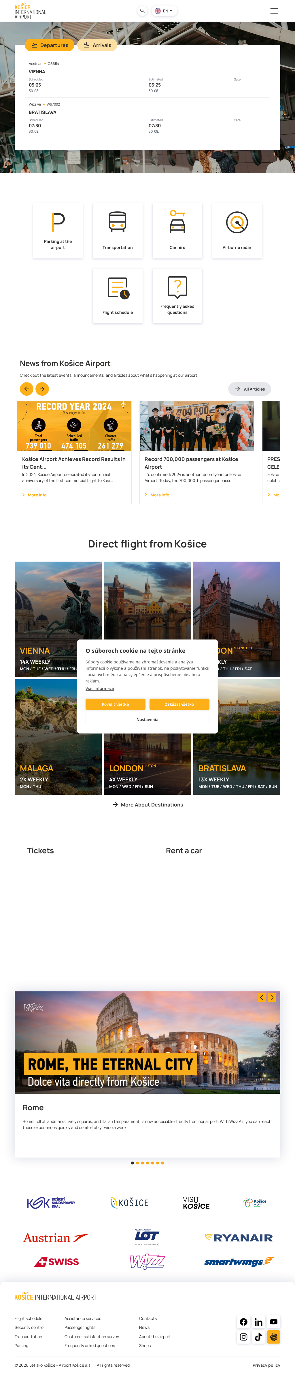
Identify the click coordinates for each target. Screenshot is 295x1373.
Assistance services (83, 1318)
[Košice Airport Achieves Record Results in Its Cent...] (74, 426)
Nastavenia (148, 719)
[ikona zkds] (273, 1337)
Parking (21, 1345)
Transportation (28, 1336)
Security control (29, 1327)
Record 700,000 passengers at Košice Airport (191, 462)
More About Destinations (152, 804)
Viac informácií (100, 688)
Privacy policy (266, 1365)
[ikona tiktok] (258, 1337)
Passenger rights (80, 1327)
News (144, 1327)
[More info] (132, 1163)
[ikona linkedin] (258, 1322)
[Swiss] (56, 1262)
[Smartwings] (239, 1262)
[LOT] (147, 1237)
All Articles (254, 389)
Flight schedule (28, 1318)
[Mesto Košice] (129, 1203)
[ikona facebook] (243, 1322)
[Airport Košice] (30, 11)
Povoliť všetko (115, 704)
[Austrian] (56, 1237)
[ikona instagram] (243, 1337)
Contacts (148, 1318)
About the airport (155, 1336)
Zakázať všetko (179, 704)
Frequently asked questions (90, 1345)
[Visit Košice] (196, 1203)
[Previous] (26, 389)
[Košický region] (255, 1203)
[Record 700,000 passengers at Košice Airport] (197, 426)
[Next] (42, 389)
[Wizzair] (147, 1262)
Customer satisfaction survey (92, 1336)
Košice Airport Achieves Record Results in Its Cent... (74, 462)
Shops (145, 1345)
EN (165, 11)
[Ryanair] (239, 1237)
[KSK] (51, 1203)
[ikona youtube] (273, 1322)
